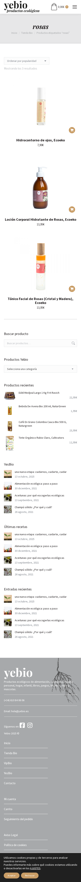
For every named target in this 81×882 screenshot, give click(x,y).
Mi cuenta (10, 799)
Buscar (73, 343)
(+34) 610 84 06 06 (14, 700)
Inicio (7, 743)
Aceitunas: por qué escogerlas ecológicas (39, 495)
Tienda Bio (10, 753)
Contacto (10, 783)
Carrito (8, 809)
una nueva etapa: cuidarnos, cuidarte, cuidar (41, 472)
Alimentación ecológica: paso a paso (36, 483)
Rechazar (30, 875)
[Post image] (8, 474)
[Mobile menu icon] (74, 7)
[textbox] (22, 369)
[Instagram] (30, 726)
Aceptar (12, 875)
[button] (72, 130)
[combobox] (40, 369)
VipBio (8, 763)
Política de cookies (15, 845)
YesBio (8, 773)
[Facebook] (23, 726)
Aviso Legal (11, 835)
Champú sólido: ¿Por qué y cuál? (33, 507)
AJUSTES (35, 868)
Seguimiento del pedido (18, 819)
